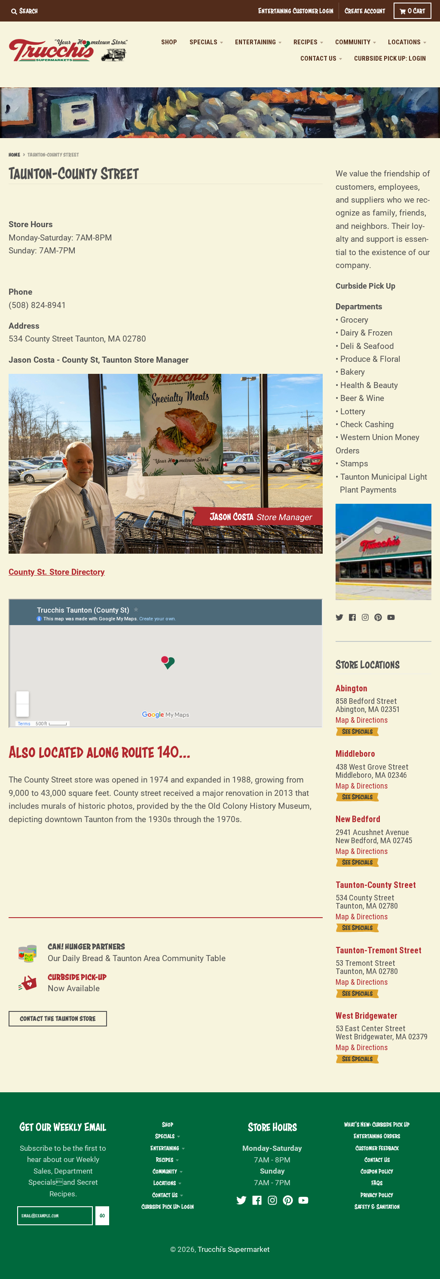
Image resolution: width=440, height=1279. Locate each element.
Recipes (164, 1160)
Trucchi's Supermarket (234, 1249)
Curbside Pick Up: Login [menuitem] (390, 58)
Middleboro (355, 754)
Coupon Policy (377, 1171)
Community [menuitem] (352, 42)
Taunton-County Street (376, 885)
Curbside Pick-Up (77, 977)
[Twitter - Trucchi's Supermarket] (339, 616)
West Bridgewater (366, 1016)
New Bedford (358, 819)
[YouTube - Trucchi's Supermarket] (391, 616)
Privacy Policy (377, 1195)
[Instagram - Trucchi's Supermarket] (365, 616)
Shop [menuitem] (169, 42)
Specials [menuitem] (203, 42)
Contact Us (164, 1195)
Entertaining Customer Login (295, 10)
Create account (365, 10)
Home (14, 154)
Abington (351, 688)
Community (165, 1171)
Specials (164, 1136)
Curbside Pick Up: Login (167, 1206)
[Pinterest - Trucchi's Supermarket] (378, 616)
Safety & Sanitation (377, 1206)
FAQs (376, 1183)
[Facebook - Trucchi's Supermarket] (352, 616)
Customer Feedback (377, 1148)
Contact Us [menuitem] (318, 58)
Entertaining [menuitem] (255, 42)
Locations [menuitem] (404, 42)
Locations (164, 1183)
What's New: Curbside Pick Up (376, 1124)
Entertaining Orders (377, 1136)
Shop (167, 1124)
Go (102, 1215)
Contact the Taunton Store (58, 1018)
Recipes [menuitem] (305, 42)
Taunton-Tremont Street (379, 950)
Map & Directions (362, 719)
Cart (416, 10)
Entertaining (164, 1148)
